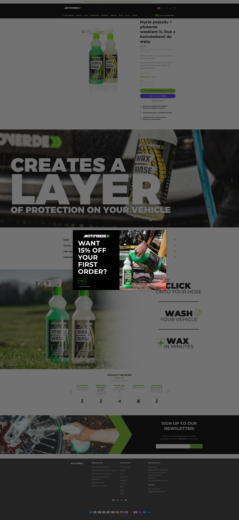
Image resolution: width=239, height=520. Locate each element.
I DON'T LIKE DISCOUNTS (84, 286)
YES (82, 281)
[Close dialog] (163, 232)
